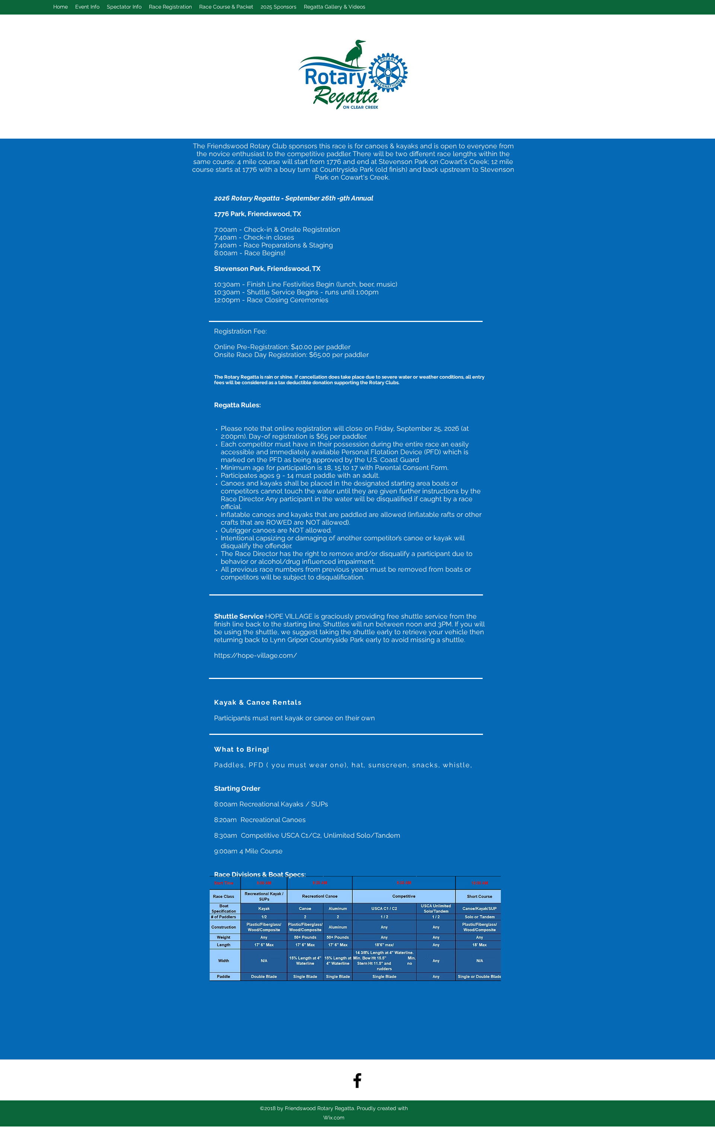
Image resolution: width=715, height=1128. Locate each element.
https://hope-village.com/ (255, 655)
